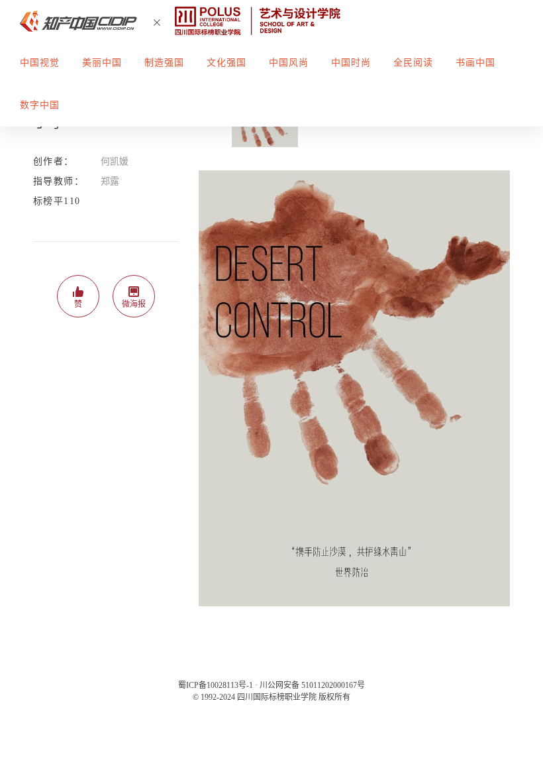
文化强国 (226, 63)
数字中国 (40, 105)
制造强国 (164, 63)
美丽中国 (102, 63)
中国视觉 (40, 63)
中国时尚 (351, 63)
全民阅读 (413, 63)
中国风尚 (289, 63)
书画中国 (475, 63)
